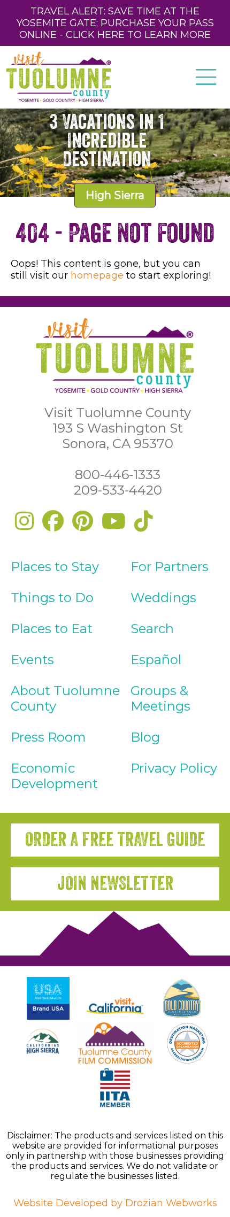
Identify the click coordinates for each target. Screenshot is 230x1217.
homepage (97, 275)
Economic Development (54, 775)
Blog (145, 737)
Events (32, 659)
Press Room (48, 737)
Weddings (163, 597)
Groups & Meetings (160, 698)
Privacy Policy (174, 768)
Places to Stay (55, 566)
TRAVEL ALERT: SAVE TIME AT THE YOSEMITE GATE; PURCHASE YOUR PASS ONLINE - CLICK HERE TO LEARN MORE (115, 23)
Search (152, 628)
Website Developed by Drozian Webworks (115, 1203)
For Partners (170, 566)
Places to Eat (52, 628)
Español (156, 659)
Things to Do (52, 597)
